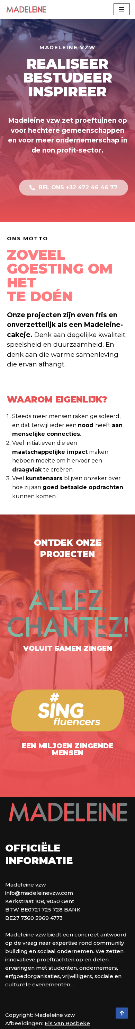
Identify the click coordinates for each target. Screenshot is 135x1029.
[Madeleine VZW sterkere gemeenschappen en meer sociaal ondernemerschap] (26, 9)
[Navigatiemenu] (122, 9)
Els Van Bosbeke (67, 1023)
